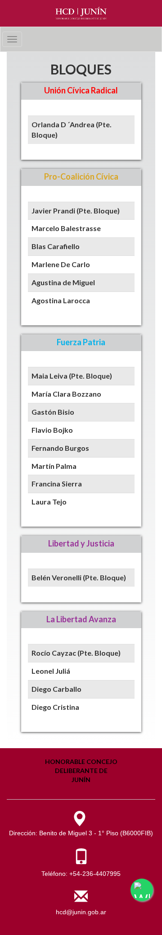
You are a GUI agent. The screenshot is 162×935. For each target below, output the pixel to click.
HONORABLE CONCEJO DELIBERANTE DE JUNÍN (81, 770)
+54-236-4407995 (95, 873)
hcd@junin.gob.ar (81, 912)
